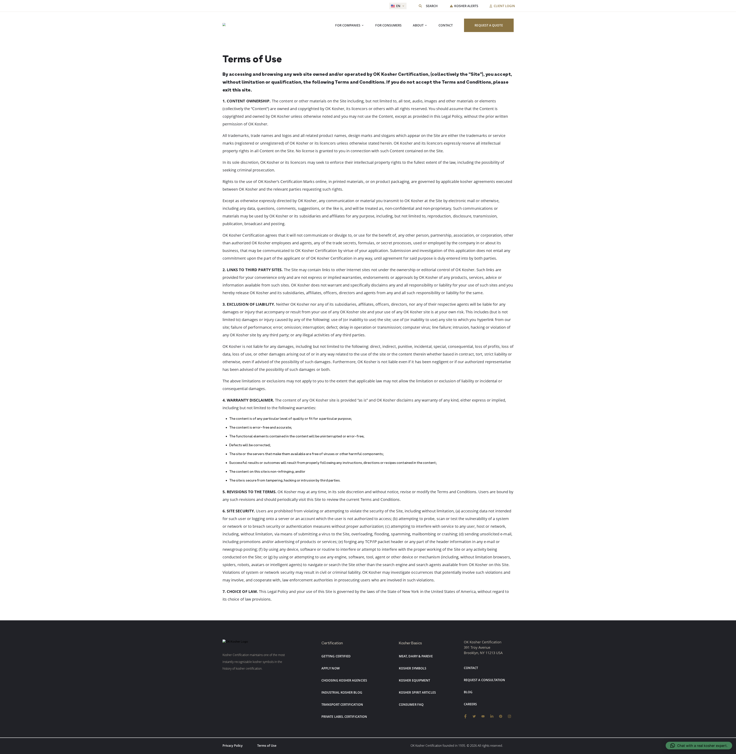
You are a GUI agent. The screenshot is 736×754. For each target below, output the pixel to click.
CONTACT (446, 25)
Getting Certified (336, 656)
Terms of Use (266, 745)
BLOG (468, 692)
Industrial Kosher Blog (341, 692)
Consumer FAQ (411, 704)
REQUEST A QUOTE (489, 25)
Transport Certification (342, 704)
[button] (699, 745)
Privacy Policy (233, 745)
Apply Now (330, 668)
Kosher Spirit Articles (417, 692)
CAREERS (470, 704)
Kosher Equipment (414, 680)
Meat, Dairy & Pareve (416, 656)
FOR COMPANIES (347, 25)
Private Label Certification (344, 716)
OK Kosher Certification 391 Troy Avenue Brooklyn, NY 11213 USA (483, 647)
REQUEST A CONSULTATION (484, 680)
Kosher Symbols (412, 668)
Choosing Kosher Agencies (344, 680)
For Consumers (388, 25)
